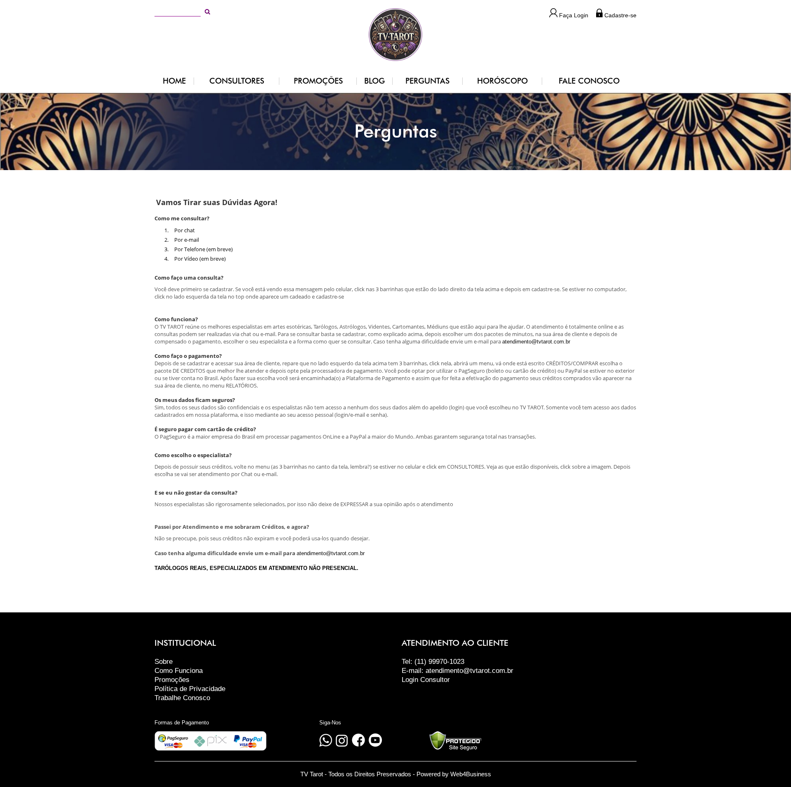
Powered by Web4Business (454, 774)
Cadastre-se (620, 15)
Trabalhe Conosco (182, 698)
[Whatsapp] (325, 744)
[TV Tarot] (395, 33)
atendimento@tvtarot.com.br (536, 342)
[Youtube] (375, 744)
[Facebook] (358, 744)
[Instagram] (342, 744)
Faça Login (572, 15)
